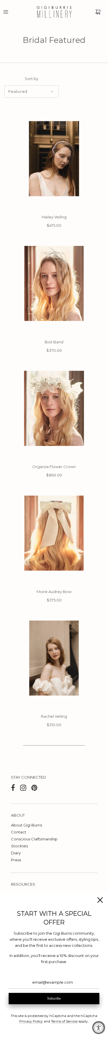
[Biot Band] (54, 283)
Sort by (31, 79)
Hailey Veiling (54, 217)
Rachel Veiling (54, 716)
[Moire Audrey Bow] (54, 533)
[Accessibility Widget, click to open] (98, 1027)
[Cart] (98, 12)
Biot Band (54, 342)
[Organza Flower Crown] (54, 408)
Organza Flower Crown (54, 466)
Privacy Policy (31, 1021)
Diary (16, 853)
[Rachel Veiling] (54, 658)
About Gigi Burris (26, 825)
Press (16, 859)
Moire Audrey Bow (54, 591)
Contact (18, 832)
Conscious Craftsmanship (34, 839)
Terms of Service (64, 1021)
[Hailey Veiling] (54, 158)
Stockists (19, 846)
